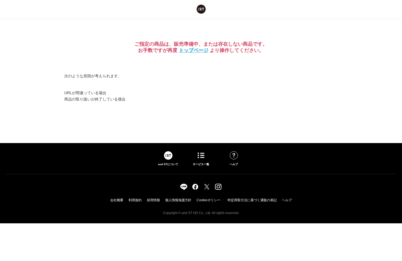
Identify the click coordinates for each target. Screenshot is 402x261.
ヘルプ (287, 200)
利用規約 (135, 200)
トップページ (193, 50)
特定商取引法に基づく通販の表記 (252, 200)
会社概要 (116, 200)
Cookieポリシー (208, 200)
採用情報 (153, 200)
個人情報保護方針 (178, 200)
